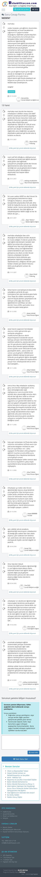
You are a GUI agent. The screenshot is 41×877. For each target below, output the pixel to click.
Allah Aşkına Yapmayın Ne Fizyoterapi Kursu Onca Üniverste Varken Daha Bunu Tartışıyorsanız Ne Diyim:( (22, 788)
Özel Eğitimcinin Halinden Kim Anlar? (21, 793)
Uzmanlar (11, 92)
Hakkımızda (7, 812)
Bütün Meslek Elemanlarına (17, 782)
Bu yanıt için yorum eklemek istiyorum (23, 148)
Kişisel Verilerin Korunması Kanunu (16, 832)
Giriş (36, 9)
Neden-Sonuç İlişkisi (14, 797)
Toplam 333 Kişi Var (10, 862)
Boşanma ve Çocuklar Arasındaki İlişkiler (22, 780)
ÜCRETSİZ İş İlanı (22, 9)
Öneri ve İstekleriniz (10, 816)
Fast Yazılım (34, 874)
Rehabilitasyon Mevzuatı (12, 829)
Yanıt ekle (34, 752)
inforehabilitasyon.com (11, 843)
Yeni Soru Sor (21, 759)
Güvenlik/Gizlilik (8, 814)
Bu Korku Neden (13, 795)
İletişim (5, 818)
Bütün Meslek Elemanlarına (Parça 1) (20, 784)
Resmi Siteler (7, 827)
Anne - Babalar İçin (14, 777)
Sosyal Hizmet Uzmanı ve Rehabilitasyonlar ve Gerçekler (18, 774)
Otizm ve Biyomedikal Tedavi (17, 771)
